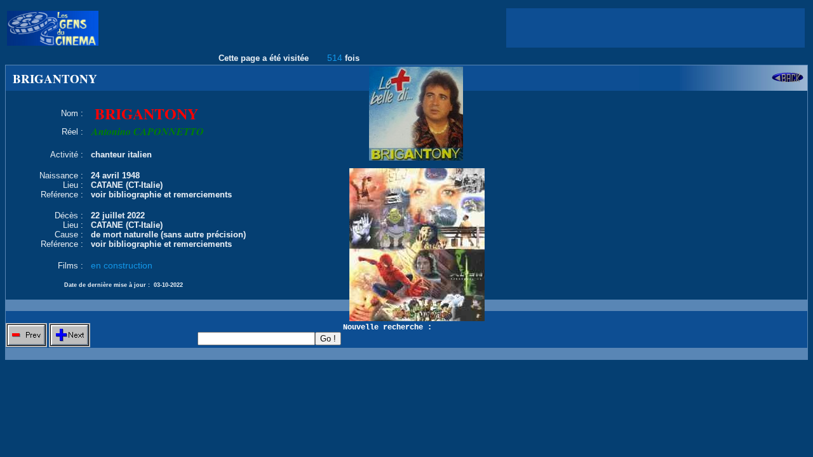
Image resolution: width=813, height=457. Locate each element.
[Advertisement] (655, 28)
